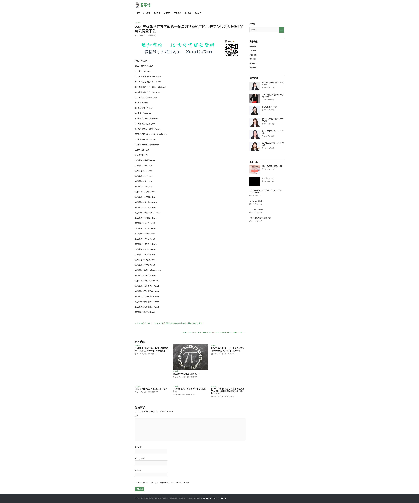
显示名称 (138, 447)
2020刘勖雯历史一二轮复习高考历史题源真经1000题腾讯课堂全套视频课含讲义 (214, 332)
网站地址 (138, 470)
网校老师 (198, 13)
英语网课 (177, 13)
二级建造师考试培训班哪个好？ (260, 218)
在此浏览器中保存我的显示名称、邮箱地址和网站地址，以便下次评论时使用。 (163, 483)
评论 (136, 416)
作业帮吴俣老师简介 (269, 107)
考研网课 (167, 13)
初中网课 (146, 13)
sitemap (223, 498)
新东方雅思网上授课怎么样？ (272, 166)
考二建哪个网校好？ (256, 209)
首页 (138, 13)
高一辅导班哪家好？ (256, 201)
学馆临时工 (154, 35)
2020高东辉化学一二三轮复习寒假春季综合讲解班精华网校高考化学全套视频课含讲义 (169, 323)
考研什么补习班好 (268, 178)
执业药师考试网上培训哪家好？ (187, 374)
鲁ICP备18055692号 (210, 498)
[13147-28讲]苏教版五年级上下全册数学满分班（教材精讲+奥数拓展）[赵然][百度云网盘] (228, 391)
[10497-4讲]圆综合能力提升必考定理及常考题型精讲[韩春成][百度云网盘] (152, 349)
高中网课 (157, 13)
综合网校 (187, 13)
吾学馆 (145, 5)
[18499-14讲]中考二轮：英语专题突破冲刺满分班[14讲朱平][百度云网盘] (227, 349)
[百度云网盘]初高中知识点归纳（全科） (152, 389)
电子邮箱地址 (140, 458)
